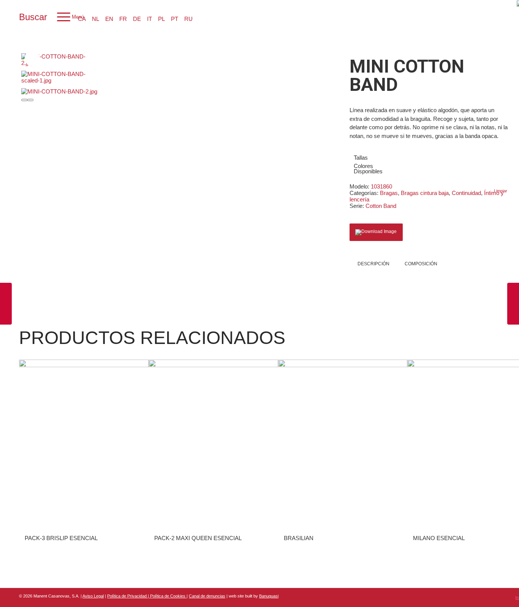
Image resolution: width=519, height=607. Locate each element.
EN (109, 19)
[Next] (30, 100)
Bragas (389, 193)
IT (149, 19)
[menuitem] (33, 17)
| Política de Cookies (167, 596)
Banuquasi (268, 596)
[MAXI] (6, 304)
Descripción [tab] (373, 263)
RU (188, 19)
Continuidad (466, 193)
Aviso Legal (93, 596)
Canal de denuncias (207, 596)
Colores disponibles (368, 168)
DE (137, 19)
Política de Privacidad (127, 596)
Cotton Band (381, 206)
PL (161, 19)
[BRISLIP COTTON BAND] (513, 304)
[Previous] (24, 100)
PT (174, 19)
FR (123, 19)
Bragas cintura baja (425, 193)
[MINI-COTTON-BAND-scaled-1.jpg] (57, 77)
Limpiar (500, 191)
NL (95, 19)
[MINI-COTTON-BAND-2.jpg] (57, 59)
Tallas (361, 157)
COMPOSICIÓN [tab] (421, 263)
